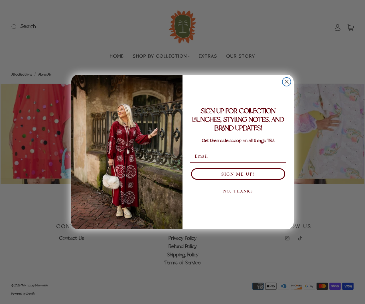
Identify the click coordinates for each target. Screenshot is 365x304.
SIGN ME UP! (238, 174)
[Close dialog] (286, 82)
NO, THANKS (238, 191)
